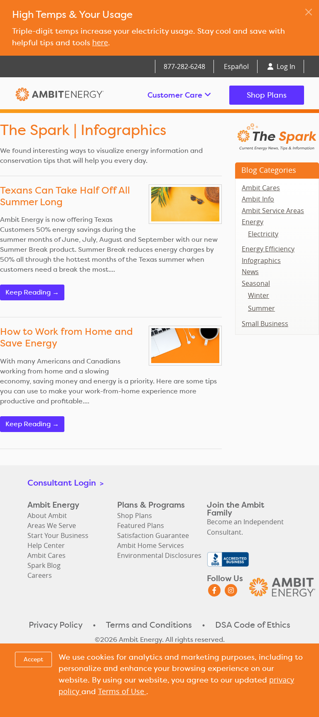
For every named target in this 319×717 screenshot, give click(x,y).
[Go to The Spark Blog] (277, 136)
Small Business (265, 323)
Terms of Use (122, 691)
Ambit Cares (261, 187)
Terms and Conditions (149, 625)
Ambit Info (258, 199)
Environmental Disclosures (159, 555)
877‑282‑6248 (184, 66)
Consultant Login (65, 482)
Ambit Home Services (150, 545)
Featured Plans (140, 525)
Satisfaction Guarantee (153, 535)
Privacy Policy (56, 625)
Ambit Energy (59, 95)
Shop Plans (267, 95)
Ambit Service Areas (273, 210)
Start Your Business (57, 535)
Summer (261, 308)
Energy (252, 221)
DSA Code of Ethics (252, 625)
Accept (33, 659)
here (100, 42)
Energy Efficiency (268, 248)
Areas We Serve (51, 525)
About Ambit (47, 515)
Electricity (263, 233)
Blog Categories (268, 170)
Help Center (46, 545)
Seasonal (256, 283)
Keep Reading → (32, 292)
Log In (285, 66)
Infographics (261, 260)
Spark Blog (44, 565)
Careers (39, 575)
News (250, 271)
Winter (258, 295)
